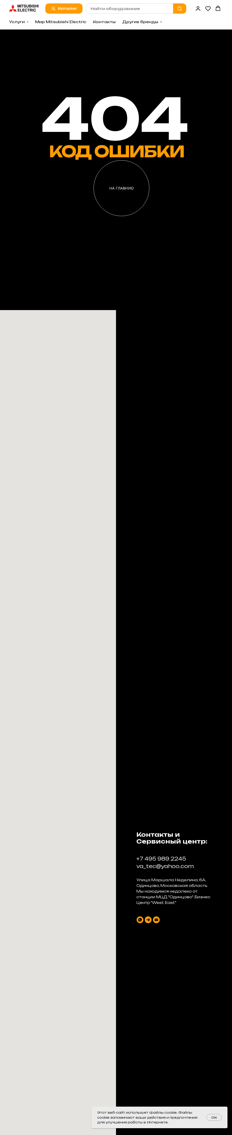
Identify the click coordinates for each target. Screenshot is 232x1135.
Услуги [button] (17, 22)
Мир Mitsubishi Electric (60, 22)
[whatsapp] (140, 919)
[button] (198, 8)
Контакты (104, 22)
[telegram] (148, 919)
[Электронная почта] (156, 919)
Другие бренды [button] (140, 22)
